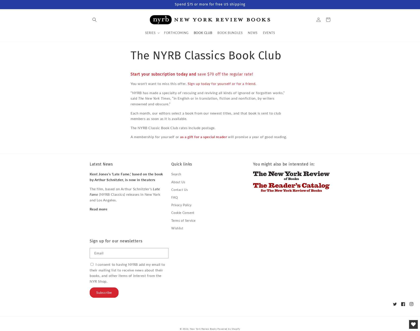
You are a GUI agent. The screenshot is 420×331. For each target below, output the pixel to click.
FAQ (174, 197)
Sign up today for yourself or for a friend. (222, 83)
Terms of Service (183, 220)
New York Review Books (203, 328)
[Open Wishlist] (413, 324)
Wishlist (177, 228)
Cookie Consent (182, 213)
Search (176, 174)
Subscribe (104, 292)
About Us (178, 182)
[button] (94, 20)
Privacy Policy (181, 205)
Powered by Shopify (228, 328)
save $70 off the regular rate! (192, 74)
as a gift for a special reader (203, 137)
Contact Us (179, 190)
